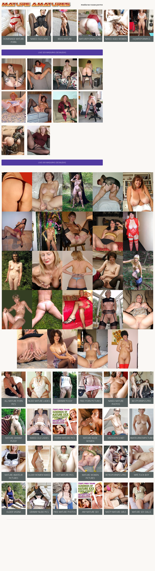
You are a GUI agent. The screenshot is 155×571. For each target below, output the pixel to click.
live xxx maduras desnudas (52, 162)
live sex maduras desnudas (52, 52)
